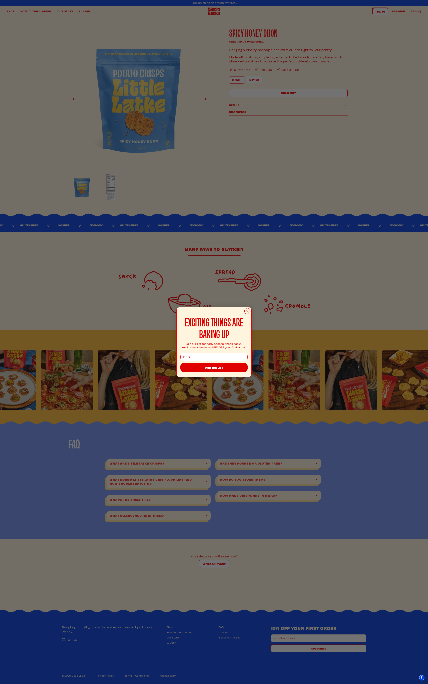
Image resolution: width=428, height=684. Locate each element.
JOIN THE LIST (214, 367)
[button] (422, 678)
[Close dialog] (247, 311)
